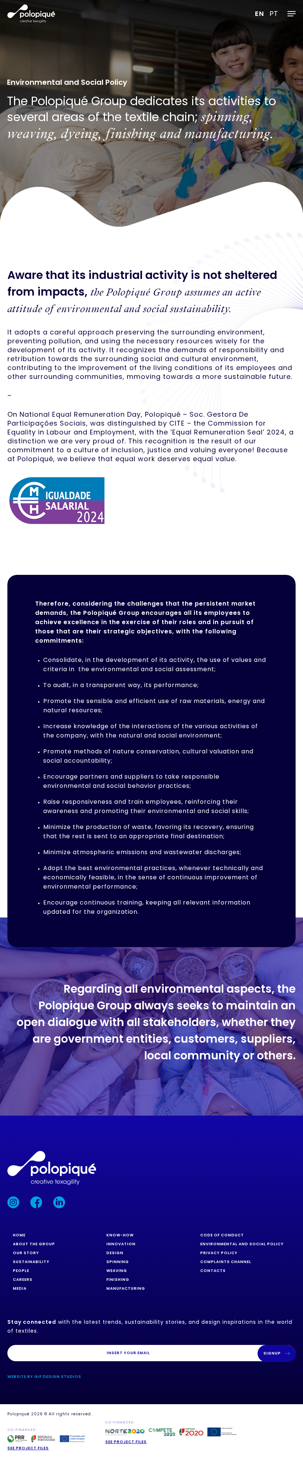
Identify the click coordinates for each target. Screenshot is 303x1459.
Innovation (121, 1244)
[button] (291, 13)
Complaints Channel (225, 1262)
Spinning (117, 1262)
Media (20, 1288)
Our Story (26, 1253)
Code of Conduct (222, 1235)
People (21, 1270)
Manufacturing (125, 1288)
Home (19, 1235)
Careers (23, 1279)
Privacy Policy (219, 1253)
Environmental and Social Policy (242, 1244)
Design (114, 1253)
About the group (34, 1244)
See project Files (126, 1442)
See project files (28, 1448)
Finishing (117, 1279)
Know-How (120, 1235)
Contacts (213, 1270)
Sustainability (31, 1262)
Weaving (116, 1270)
